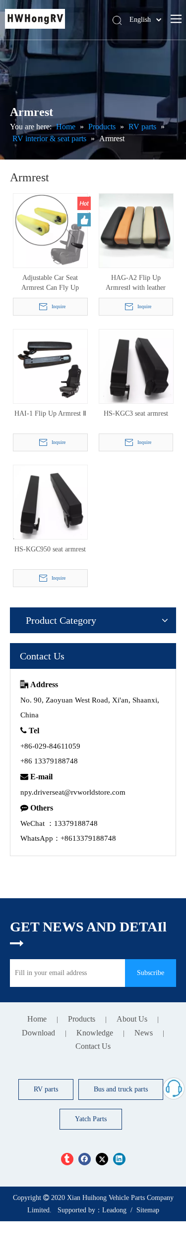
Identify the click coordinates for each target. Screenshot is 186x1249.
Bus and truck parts (121, 1089)
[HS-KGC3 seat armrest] (136, 366)
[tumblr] (67, 1159)
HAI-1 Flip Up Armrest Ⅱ (50, 413)
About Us (132, 1019)
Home (37, 1019)
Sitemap (147, 1210)
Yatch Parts (91, 1119)
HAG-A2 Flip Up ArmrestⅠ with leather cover (136, 283)
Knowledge (94, 1033)
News (143, 1033)
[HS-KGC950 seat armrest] (50, 501)
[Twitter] (102, 1159)
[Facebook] (84, 1159)
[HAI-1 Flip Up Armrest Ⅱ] (50, 366)
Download (38, 1033)
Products (81, 1019)
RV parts (46, 1089)
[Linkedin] (119, 1159)
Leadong (114, 1210)
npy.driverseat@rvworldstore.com (72, 792)
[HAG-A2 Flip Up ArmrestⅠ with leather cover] (136, 230)
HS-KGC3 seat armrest (136, 413)
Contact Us (93, 1046)
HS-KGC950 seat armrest (50, 549)
